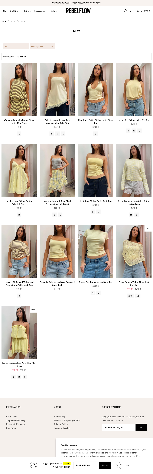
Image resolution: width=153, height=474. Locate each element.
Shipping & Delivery (15, 420)
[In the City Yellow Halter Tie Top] (134, 89)
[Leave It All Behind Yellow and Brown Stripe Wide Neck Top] (19, 251)
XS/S (130, 296)
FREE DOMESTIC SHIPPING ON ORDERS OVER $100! (76, 2)
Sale (53, 10)
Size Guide (11, 427)
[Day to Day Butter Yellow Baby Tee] (95, 251)
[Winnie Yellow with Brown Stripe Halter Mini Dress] (19, 89)
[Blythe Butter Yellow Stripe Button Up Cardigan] (134, 170)
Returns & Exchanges (16, 423)
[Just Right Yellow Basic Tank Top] (95, 170)
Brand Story (59, 416)
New (5, 10)
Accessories (39, 10)
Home (3, 21)
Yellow (23, 56)
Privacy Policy (135, 455)
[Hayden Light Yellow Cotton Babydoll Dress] (19, 170)
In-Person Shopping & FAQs (67, 420)
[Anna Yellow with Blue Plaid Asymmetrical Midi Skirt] (57, 170)
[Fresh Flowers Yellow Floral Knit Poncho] (134, 251)
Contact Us (11, 416)
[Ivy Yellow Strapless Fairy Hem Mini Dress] (19, 332)
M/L (137, 296)
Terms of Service (62, 427)
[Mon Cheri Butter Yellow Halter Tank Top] (95, 89)
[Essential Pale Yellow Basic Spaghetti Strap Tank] (57, 251)
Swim (26, 10)
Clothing (14, 10)
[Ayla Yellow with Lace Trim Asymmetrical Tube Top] (57, 89)
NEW (13, 21)
